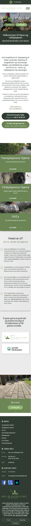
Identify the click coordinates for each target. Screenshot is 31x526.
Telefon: (4, 472)
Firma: (3, 452)
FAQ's (15, 216)
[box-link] (15, 387)
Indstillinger (15, 523)
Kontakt (4, 438)
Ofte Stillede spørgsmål (8, 433)
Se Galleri (15, 407)
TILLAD (8, 520)
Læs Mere (21, 24)
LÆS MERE (12, 227)
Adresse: (4, 456)
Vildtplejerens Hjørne (15, 187)
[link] (14, 498)
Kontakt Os (9, 24)
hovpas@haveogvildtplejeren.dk (17, 476)
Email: (3, 476)
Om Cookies (5, 440)
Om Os (4, 430)
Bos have (15, 402)
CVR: (3, 462)
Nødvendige (22, 520)
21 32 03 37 (17, 2)
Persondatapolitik (7, 443)
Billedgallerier (6, 435)
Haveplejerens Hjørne (15, 158)
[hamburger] (28, 8)
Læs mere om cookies (21, 515)
